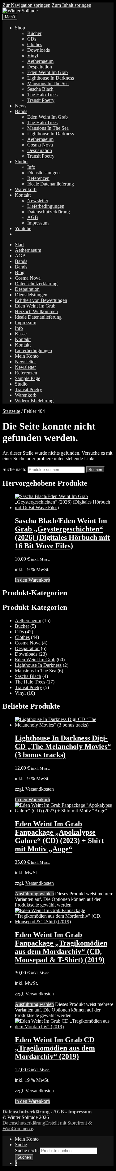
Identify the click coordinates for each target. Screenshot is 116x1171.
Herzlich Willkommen (36, 311)
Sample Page (27, 378)
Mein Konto (27, 356)
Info (31, 167)
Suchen (95, 469)
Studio (21, 161)
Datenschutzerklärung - (27, 1111)
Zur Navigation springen (26, 5)
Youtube (23, 228)
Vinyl (32, 55)
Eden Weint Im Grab (47, 72)
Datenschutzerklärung (48, 211)
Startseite (11, 411)
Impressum (38, 222)
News (20, 105)
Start (19, 244)
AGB (32, 217)
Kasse (21, 333)
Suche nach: (14, 469)
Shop (20, 27)
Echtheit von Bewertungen (41, 300)
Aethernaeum (40, 61)
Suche (21, 1144)
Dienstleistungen (43, 172)
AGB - (60, 1111)
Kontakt (23, 195)
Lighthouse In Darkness (50, 78)
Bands (21, 111)
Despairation (39, 66)
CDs (31, 39)
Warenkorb (26, 189)
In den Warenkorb (32, 580)
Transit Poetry (40, 100)
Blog (19, 272)
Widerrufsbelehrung (34, 400)
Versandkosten (39, 789)
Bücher (34, 33)
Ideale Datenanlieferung (50, 183)
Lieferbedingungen (45, 206)
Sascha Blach (40, 89)
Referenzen (38, 178)
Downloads (38, 50)
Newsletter (37, 200)
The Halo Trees (42, 94)
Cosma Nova (40, 144)
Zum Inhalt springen (71, 5)
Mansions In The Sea (48, 83)
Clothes (34, 44)
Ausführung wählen (34, 893)
